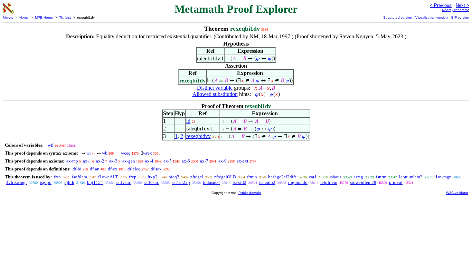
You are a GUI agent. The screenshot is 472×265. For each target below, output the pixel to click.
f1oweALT (108, 176)
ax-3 (113, 161)
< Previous (441, 5)
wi (88, 153)
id (188, 121)
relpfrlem (328, 182)
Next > (462, 5)
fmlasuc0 (211, 182)
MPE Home (44, 17)
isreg (358, 176)
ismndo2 (267, 182)
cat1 (313, 176)
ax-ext (242, 161)
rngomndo (298, 182)
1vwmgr (443, 176)
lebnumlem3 (411, 176)
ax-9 (222, 161)
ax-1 (87, 161)
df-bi (77, 168)
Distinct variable (215, 88)
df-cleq (134, 168)
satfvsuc (123, 182)
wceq (126, 153)
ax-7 (204, 161)
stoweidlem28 (363, 182)
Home (24, 17)
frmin (252, 176)
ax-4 (149, 161)
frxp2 (153, 176)
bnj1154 (95, 182)
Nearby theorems (455, 10)
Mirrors (8, 17)
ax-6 (186, 161)
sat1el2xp (181, 182)
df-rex (156, 168)
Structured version (397, 17)
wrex (147, 153)
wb (104, 153)
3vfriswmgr (16, 182)
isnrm (381, 176)
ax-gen (128, 161)
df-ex (112, 168)
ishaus (335, 176)
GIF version (460, 17)
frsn (57, 176)
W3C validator (457, 193)
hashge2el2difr (282, 176)
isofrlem (79, 176)
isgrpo (45, 182)
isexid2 (239, 182)
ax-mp (72, 161)
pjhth (69, 182)
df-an (95, 168)
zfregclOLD (225, 176)
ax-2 (100, 161)
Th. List (65, 17)
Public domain (249, 193)
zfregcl (196, 176)
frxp (132, 176)
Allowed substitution (215, 94)
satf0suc (151, 182)
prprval (396, 182)
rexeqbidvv (198, 136)
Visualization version (431, 17)
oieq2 (174, 176)
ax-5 (167, 161)
